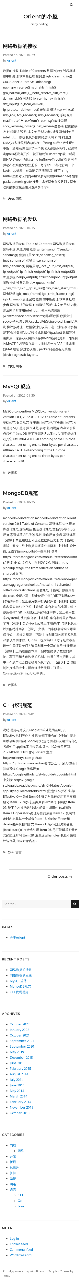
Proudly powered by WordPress (23, 1271)
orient (11, 60)
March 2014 (18, 1096)
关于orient (17, 937)
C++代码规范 (17, 705)
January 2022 (19, 1030)
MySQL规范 (16, 387)
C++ (11, 852)
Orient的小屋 (40, 16)
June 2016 (17, 1063)
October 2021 (19, 1035)
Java (21, 1206)
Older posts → (60, 876)
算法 (13, 1173)
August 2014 (19, 1074)
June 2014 (17, 1085)
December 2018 (21, 1057)
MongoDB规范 (20, 493)
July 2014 (16, 1079)
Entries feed (19, 1244)
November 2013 (21, 1107)
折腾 (13, 1162)
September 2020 (22, 1046)
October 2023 (19, 1024)
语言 (18, 852)
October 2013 (19, 1113)
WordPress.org (20, 1255)
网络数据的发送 (20, 219)
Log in (14, 1238)
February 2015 (20, 1068)
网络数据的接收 (20, 46)
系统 (13, 1178)
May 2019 (17, 1052)
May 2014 (17, 1091)
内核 (11, 198)
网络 (19, 198)
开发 (13, 1156)
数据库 (12, 473)
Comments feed (21, 1249)
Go (20, 1200)
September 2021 (22, 1041)
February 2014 (20, 1102)
